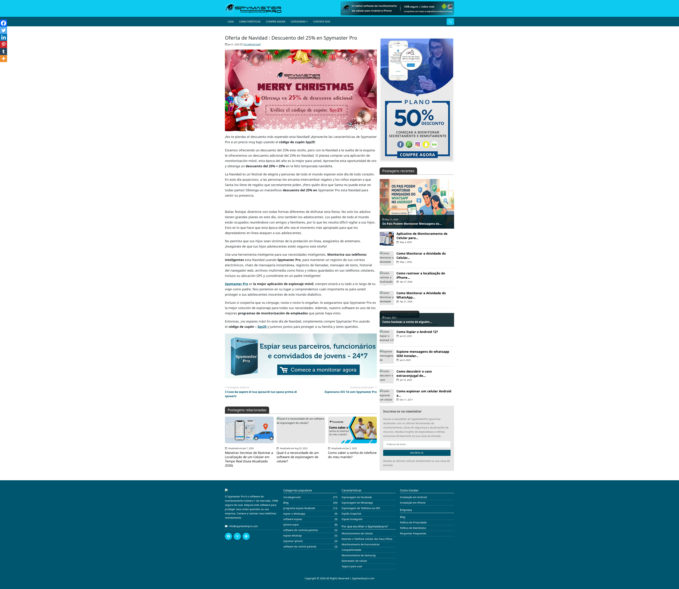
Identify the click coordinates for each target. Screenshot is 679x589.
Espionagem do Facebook (357, 497)
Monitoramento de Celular (357, 533)
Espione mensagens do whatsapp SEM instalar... (422, 353)
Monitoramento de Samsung (359, 555)
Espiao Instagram (352, 519)
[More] (3, 58)
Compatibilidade (351, 550)
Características (250, 21)
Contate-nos (321, 21)
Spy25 (261, 326)
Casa (231, 21)
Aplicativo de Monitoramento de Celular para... (422, 235)
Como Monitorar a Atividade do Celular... (421, 255)
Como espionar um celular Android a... (423, 393)
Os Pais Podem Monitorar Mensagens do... (412, 224)
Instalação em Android (413, 497)
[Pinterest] (3, 44)
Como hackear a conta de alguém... (407, 322)
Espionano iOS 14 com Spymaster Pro (351, 392)
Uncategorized (252, 44)
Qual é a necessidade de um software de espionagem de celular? (298, 457)
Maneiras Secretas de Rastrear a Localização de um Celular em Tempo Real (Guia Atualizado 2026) (249, 459)
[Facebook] (3, 23)
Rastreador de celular (354, 560)
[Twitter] (3, 30)
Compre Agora (275, 21)
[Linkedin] (3, 37)
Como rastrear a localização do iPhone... (420, 275)
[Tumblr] (3, 51)
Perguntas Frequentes (413, 533)
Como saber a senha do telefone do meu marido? (352, 455)
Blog (402, 517)
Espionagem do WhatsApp (357, 502)
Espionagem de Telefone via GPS (361, 508)
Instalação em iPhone (412, 502)
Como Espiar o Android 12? (417, 332)
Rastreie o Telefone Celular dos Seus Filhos (367, 539)
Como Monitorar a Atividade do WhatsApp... (421, 295)
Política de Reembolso (413, 528)
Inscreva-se (416, 452)
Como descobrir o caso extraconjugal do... (414, 373)
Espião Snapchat (351, 513)
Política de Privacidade (413, 522)
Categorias (298, 21)
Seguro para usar (352, 566)
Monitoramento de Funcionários (361, 544)
